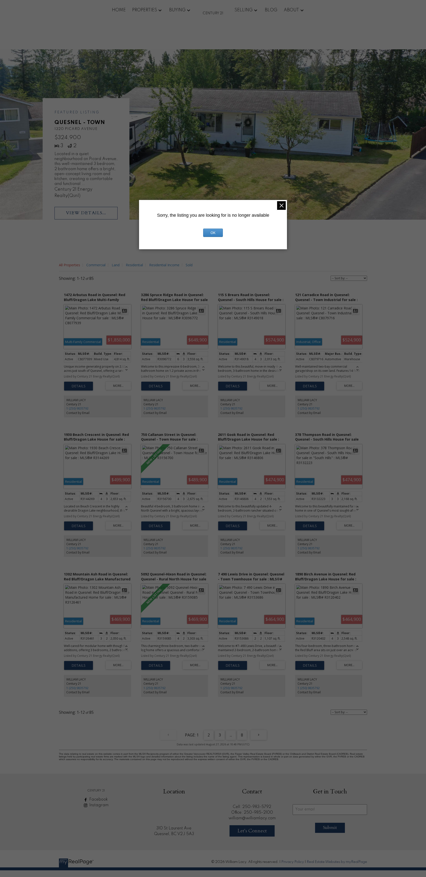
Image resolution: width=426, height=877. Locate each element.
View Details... (86, 213)
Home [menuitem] (119, 10)
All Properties (69, 265)
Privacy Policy (292, 862)
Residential (134, 265)
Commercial (96, 265)
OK (213, 233)
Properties (144, 10)
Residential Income (164, 265)
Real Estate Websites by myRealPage (337, 862)
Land (116, 265)
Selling (243, 10)
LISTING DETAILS (78, 386)
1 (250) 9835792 (77, 408)
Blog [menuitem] (271, 10)
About (291, 10)
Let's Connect (252, 830)
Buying (177, 10)
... (231, 735)
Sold (189, 265)
